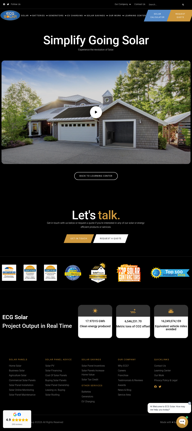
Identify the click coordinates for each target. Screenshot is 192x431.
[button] (123, 4)
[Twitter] (8, 4)
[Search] (183, 4)
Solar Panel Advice (58, 359)
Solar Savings (91, 359)
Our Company (127, 359)
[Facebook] (4, 4)
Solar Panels (18, 359)
